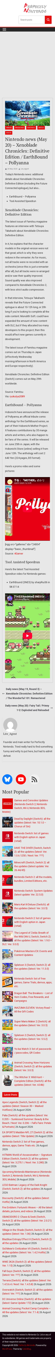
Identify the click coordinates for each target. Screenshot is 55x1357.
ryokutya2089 (17, 396)
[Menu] (4, 29)
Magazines (19, 127)
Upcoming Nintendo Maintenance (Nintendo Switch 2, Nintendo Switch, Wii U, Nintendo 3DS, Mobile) (26, 1175)
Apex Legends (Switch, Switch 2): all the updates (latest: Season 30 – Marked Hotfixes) (24, 1106)
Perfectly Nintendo (26, 1345)
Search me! (48, 19)
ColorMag (26, 1349)
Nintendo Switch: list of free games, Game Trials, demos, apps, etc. (33, 982)
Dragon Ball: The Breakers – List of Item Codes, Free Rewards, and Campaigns (33, 997)
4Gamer (18, 553)
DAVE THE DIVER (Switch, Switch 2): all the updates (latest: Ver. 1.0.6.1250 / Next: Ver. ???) (32, 851)
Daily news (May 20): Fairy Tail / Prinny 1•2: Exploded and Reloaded (27, 708)
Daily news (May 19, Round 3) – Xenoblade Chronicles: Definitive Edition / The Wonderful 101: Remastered (29, 694)
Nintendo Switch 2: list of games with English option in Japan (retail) (32, 922)
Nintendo (31, 127)
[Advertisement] (27, 60)
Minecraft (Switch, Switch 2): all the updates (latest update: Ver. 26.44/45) (31, 866)
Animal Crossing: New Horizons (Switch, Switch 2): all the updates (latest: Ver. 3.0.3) (33, 1066)
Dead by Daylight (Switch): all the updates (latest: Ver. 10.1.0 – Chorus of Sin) (32, 822)
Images (9, 127)
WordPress (7, 1349)
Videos (8, 133)
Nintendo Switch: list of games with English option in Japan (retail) (31, 837)
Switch (41, 127)
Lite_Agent (25, 169)
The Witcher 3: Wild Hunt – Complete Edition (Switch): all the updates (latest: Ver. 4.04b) (32, 1081)
